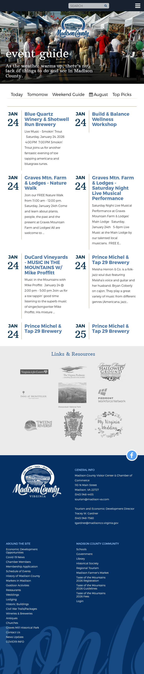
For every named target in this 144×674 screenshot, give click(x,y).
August (101, 94)
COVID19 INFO (15, 641)
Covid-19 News (15, 557)
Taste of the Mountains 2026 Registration (90, 579)
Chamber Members (18, 561)
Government (84, 554)
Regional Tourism (87, 568)
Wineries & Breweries (19, 613)
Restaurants (13, 590)
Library (80, 558)
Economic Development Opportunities (22, 551)
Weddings (12, 594)
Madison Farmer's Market (92, 572)
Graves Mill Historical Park (22, 627)
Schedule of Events (18, 571)
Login (79, 601)
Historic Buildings (17, 604)
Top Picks (121, 94)
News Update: (15, 637)
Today (17, 94)
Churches (12, 622)
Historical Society (87, 563)
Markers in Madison (18, 580)
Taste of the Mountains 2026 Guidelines (90, 587)
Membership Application (22, 566)
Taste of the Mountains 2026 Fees (90, 595)
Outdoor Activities (17, 585)
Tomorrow (37, 94)
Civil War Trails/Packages (21, 608)
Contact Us (13, 632)
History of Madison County (23, 575)
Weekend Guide (68, 94)
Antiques (11, 618)
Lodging (11, 599)
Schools (81, 549)
